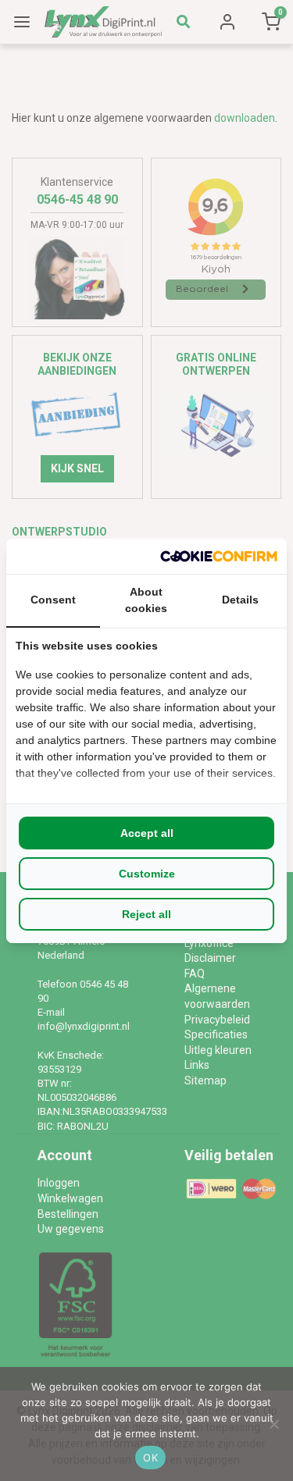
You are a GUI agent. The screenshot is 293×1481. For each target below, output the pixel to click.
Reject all (146, 914)
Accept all (146, 833)
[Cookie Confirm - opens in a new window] (218, 556)
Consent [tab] (53, 599)
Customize (147, 873)
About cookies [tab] (146, 600)
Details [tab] (240, 599)
